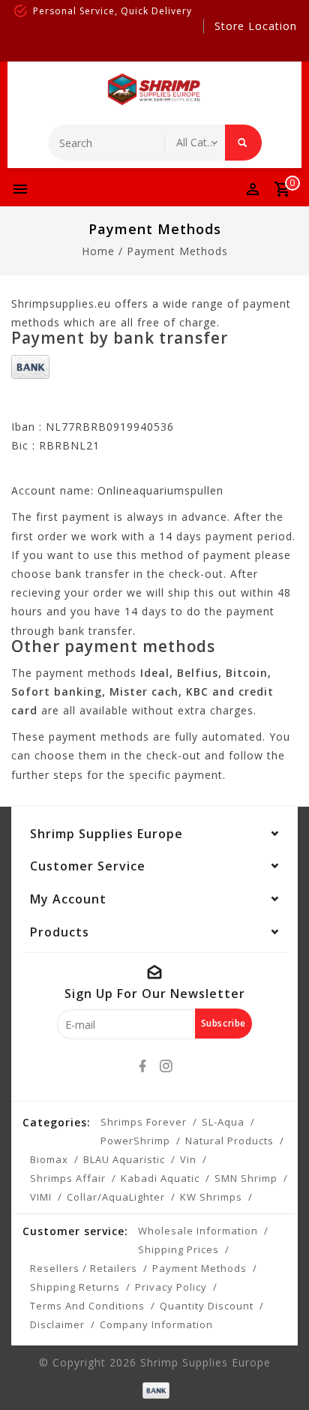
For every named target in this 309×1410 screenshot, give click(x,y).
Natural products (229, 1140)
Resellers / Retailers (83, 1268)
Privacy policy (171, 1287)
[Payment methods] (154, 1388)
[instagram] (166, 1066)
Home (98, 251)
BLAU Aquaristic (124, 1159)
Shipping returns (75, 1287)
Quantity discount (207, 1305)
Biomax (49, 1159)
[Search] (243, 143)
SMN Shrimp (246, 1178)
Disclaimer (57, 1324)
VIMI (41, 1197)
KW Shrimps (211, 1197)
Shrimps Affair (68, 1178)
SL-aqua (223, 1122)
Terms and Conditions (87, 1305)
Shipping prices (178, 1249)
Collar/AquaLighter (116, 1197)
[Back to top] (279, 1372)
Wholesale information (198, 1230)
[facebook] (143, 1066)
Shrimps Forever (143, 1122)
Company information (156, 1324)
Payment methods (177, 251)
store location (255, 26)
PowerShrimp (135, 1140)
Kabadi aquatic (160, 1178)
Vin (188, 1159)
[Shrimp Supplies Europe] (154, 89)
